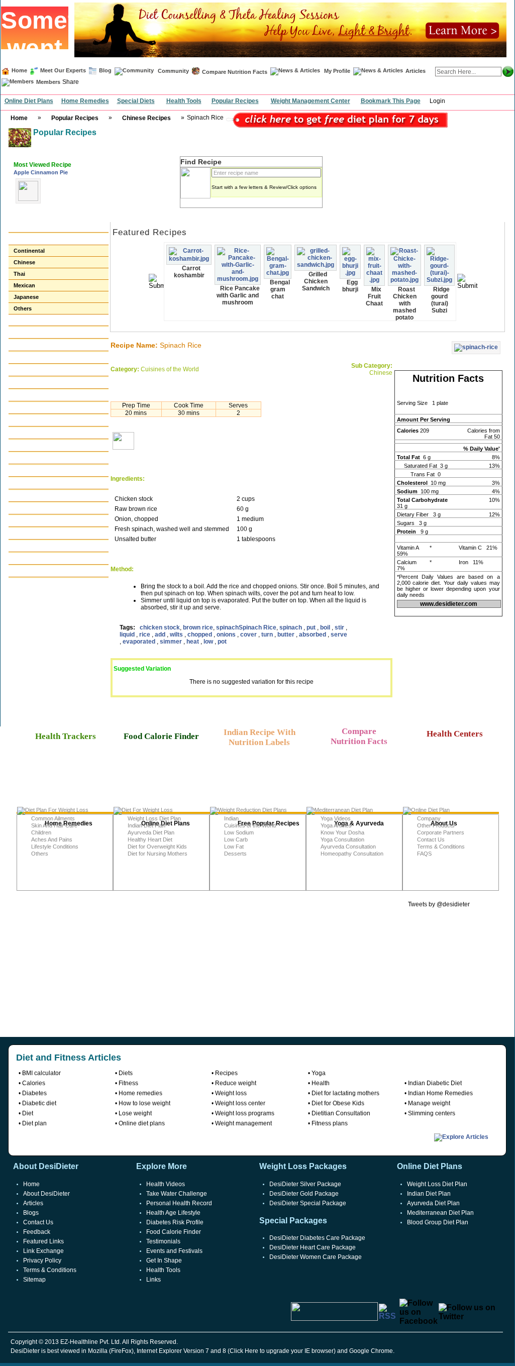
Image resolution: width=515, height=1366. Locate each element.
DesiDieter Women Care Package (315, 1256)
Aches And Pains (51, 839)
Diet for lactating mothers (345, 1093)
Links (153, 1279)
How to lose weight (144, 1103)
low (209, 641)
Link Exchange (43, 1250)
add (161, 634)
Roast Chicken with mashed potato (405, 303)
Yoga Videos (336, 818)
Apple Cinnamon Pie (41, 172)
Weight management (243, 1123)
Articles (415, 71)
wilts (177, 634)
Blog (104, 70)
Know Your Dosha (342, 832)
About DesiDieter (46, 1193)
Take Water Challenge (176, 1193)
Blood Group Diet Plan (437, 1222)
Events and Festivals (174, 1250)
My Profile (337, 71)
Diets (126, 1073)
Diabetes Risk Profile (174, 1222)
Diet (27, 1113)
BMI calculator (41, 1073)
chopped (200, 634)
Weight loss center (240, 1103)
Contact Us (431, 839)
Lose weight (135, 1113)
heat (193, 641)
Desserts (235, 854)
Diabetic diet (39, 1103)
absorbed (313, 634)
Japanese (26, 297)
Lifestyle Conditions (54, 847)
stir (340, 627)
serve (339, 634)
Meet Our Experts (63, 70)
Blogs (31, 1212)
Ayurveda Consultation (348, 847)
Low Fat (234, 847)
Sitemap (34, 1279)
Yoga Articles (336, 825)
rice (145, 634)
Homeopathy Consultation (352, 854)
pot (222, 641)
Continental (29, 251)
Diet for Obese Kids (338, 1103)
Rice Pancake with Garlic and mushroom (238, 295)
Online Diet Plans (29, 100)
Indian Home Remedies (440, 1093)
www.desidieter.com (448, 603)
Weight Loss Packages (303, 1166)
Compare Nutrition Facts (234, 72)
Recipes (226, 1073)
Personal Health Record (179, 1203)
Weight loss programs (244, 1113)
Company (429, 818)
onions (227, 634)
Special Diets (136, 100)
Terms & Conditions (441, 847)
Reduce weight (235, 1083)
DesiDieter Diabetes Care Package (317, 1237)
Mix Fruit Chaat (374, 296)
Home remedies (140, 1093)
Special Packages (293, 1220)
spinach (227, 627)
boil (326, 627)
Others (23, 308)
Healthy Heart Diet (150, 839)
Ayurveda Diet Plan (151, 832)
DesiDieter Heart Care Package (312, 1247)
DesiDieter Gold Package (304, 1193)
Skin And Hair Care (54, 825)
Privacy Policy (42, 1260)
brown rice (198, 627)
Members (48, 82)
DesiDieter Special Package (307, 1203)
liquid (128, 634)
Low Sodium (239, 832)
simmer (171, 641)
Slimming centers (431, 1113)
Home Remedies (85, 100)
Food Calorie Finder (173, 1231)
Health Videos (165, 1184)
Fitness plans (330, 1123)
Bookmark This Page (391, 100)
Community (172, 71)
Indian (231, 818)
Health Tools (183, 100)
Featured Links (43, 1241)
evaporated (140, 641)
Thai (19, 274)
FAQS (424, 854)
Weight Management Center (310, 100)
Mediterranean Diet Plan (440, 1212)
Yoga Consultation (342, 839)
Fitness (128, 1083)
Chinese (24, 262)
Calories (33, 1083)
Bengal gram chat (280, 289)
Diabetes (34, 1093)
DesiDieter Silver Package (305, 1184)
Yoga (319, 1073)
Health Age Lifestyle (173, 1212)
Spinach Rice (257, 627)
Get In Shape (164, 1260)
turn (267, 634)
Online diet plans (142, 1123)
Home (19, 70)
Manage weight (429, 1103)
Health (321, 1083)
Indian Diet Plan (146, 825)
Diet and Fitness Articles (68, 1058)
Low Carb (236, 839)
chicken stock (160, 627)
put (311, 627)
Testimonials (163, 1241)
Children (41, 832)
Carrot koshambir (189, 272)
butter (286, 634)
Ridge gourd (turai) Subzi (440, 300)
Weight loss (231, 1093)
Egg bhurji (350, 286)
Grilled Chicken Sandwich (316, 281)
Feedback (36, 1231)
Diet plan (34, 1123)
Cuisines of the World (250, 825)
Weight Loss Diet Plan (154, 818)
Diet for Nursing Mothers (157, 854)
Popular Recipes (235, 100)
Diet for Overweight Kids (157, 847)
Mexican (24, 285)
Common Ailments (53, 818)
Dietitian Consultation (341, 1113)
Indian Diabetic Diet (435, 1083)
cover (249, 634)
